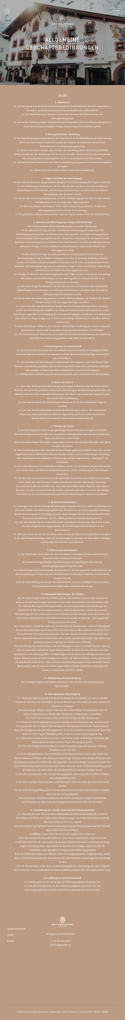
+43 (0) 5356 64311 (62, 941)
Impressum (43, 1012)
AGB (64, 1012)
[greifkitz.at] (62, 21)
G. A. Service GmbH (84, 1012)
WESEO (105, 1012)
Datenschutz (55, 1012)
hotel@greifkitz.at (61, 945)
